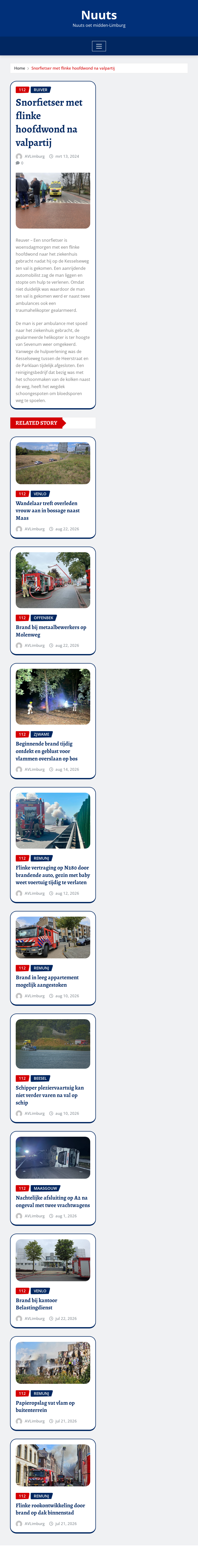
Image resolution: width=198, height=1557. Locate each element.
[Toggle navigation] (99, 46)
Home (19, 68)
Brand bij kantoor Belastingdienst (36, 1304)
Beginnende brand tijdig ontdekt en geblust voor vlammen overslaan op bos (47, 751)
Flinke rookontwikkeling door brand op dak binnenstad (50, 1509)
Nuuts (99, 15)
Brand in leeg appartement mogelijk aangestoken (47, 981)
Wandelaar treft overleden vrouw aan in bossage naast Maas (48, 510)
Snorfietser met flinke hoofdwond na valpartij (73, 68)
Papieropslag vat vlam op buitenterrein (45, 1406)
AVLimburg (35, 156)
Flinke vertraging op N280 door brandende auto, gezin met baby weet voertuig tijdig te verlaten (53, 875)
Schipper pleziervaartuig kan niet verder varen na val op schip (50, 1095)
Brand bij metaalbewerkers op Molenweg (51, 631)
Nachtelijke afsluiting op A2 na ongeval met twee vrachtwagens (53, 1201)
